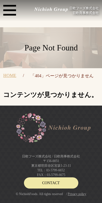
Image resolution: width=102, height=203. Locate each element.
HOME (9, 75)
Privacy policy (77, 194)
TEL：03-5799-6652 (51, 170)
